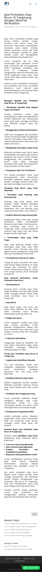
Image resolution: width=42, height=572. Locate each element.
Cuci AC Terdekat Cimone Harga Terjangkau (18, 535)
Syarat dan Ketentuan (13, 558)
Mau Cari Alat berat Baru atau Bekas (15, 546)
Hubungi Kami (20, 561)
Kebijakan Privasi (29, 558)
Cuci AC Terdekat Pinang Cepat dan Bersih (17, 529)
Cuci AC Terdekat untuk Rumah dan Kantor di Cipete (20, 524)
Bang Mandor (10, 27)
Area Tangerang (31, 27)
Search (34, 514)
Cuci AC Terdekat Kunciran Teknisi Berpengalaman (20, 526)
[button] (31, 568)
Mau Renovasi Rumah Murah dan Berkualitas (18, 549)
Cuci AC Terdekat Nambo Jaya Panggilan (17, 532)
